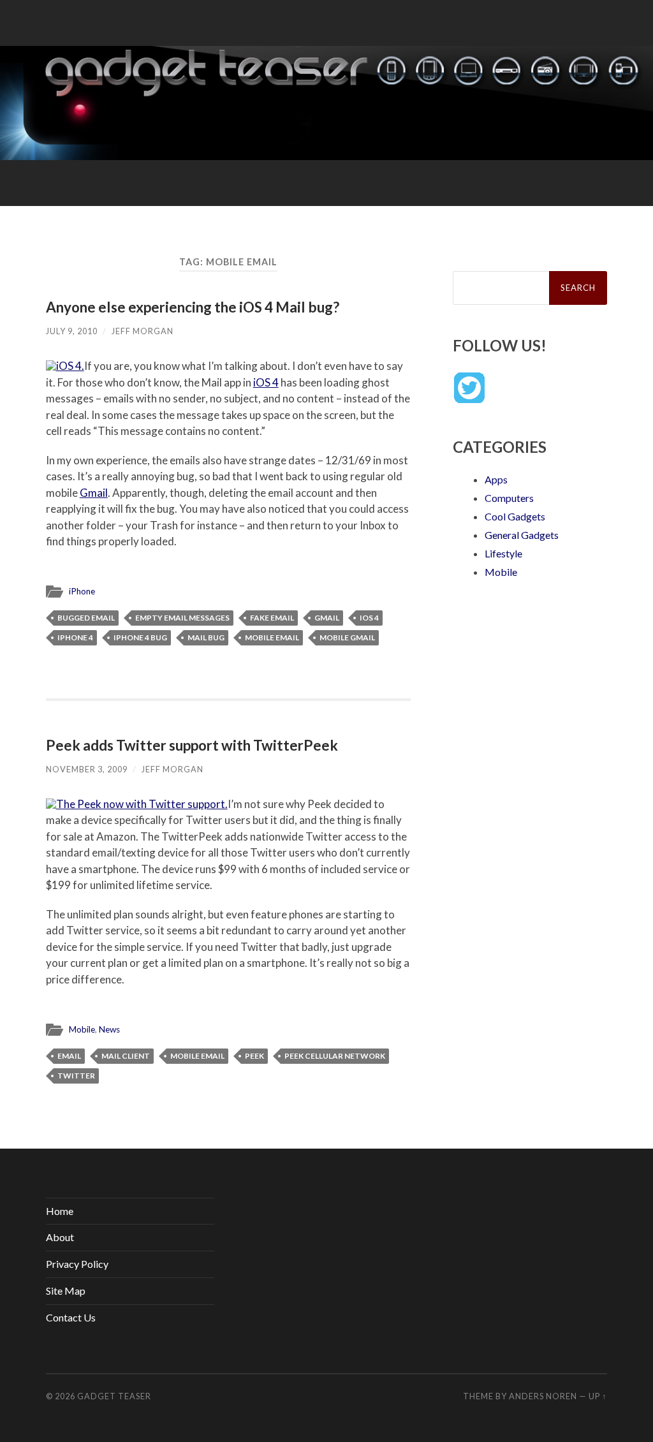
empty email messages (182, 617)
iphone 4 (75, 637)
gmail (326, 617)
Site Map (65, 1290)
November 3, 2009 (87, 769)
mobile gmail (347, 637)
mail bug (205, 637)
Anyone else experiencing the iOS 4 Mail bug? (192, 307)
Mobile (82, 1029)
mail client (125, 1056)
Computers (509, 498)
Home (59, 1211)
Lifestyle (503, 553)
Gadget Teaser (114, 1396)
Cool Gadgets (515, 516)
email (69, 1056)
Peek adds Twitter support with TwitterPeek (192, 745)
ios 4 (369, 617)
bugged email (86, 617)
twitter (76, 1075)
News (109, 1029)
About (60, 1237)
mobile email (272, 637)
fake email (272, 617)
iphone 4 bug (140, 637)
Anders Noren (543, 1396)
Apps (496, 479)
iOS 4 (266, 382)
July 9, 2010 (72, 331)
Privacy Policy (77, 1264)
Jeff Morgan (142, 331)
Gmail (94, 492)
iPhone (82, 591)
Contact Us (71, 1317)
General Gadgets (522, 535)
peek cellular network (334, 1056)
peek (254, 1056)
